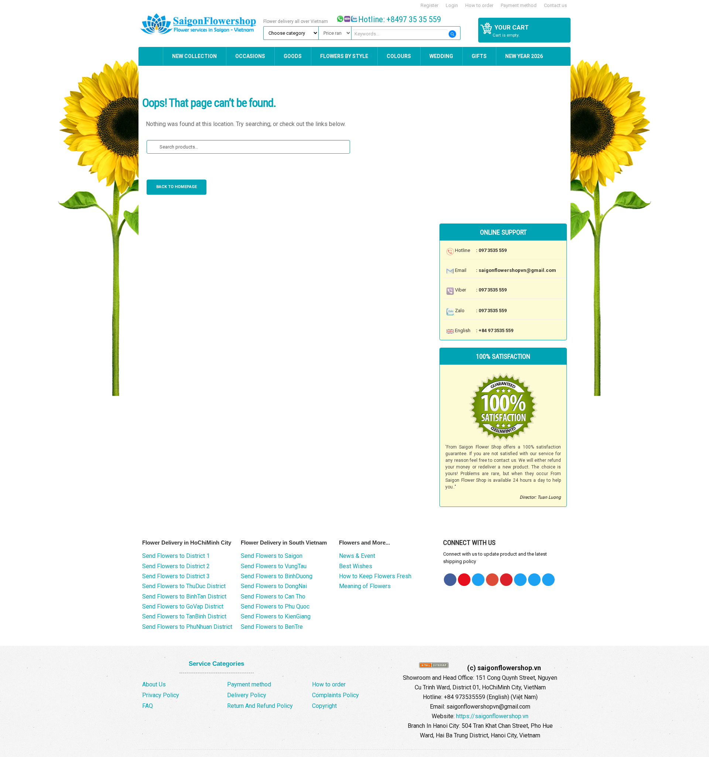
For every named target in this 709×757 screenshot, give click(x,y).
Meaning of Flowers (365, 586)
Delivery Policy (246, 695)
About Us (154, 684)
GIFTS (479, 56)
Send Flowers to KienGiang (276, 616)
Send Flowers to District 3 (176, 576)
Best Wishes (355, 566)
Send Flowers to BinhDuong (276, 576)
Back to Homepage (176, 186)
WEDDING (441, 56)
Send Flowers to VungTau (273, 566)
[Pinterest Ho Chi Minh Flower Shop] (506, 579)
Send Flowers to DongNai (274, 586)
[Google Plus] (492, 579)
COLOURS (399, 56)
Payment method (519, 5)
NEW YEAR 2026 (524, 56)
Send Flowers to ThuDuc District (184, 586)
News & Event (357, 555)
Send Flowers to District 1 (176, 555)
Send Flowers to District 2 (176, 566)
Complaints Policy (335, 695)
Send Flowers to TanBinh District (184, 616)
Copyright (324, 705)
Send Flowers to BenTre (272, 626)
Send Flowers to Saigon (271, 555)
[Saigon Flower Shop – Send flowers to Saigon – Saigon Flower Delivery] (199, 23)
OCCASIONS (250, 56)
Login (452, 5)
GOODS (293, 56)
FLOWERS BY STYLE (344, 56)
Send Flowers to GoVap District (182, 606)
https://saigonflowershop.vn (492, 716)
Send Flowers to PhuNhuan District (187, 626)
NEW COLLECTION (194, 56)
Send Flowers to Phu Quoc (275, 606)
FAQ (147, 705)
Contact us (555, 5)
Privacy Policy (160, 695)
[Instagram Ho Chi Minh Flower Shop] (548, 579)
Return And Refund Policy (260, 705)
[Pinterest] (478, 579)
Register (429, 5)
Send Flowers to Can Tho (273, 596)
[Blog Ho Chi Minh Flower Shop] (520, 579)
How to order (479, 5)
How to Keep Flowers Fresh (375, 576)
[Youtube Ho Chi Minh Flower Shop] (464, 579)
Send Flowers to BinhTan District (184, 596)
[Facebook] (450, 579)
